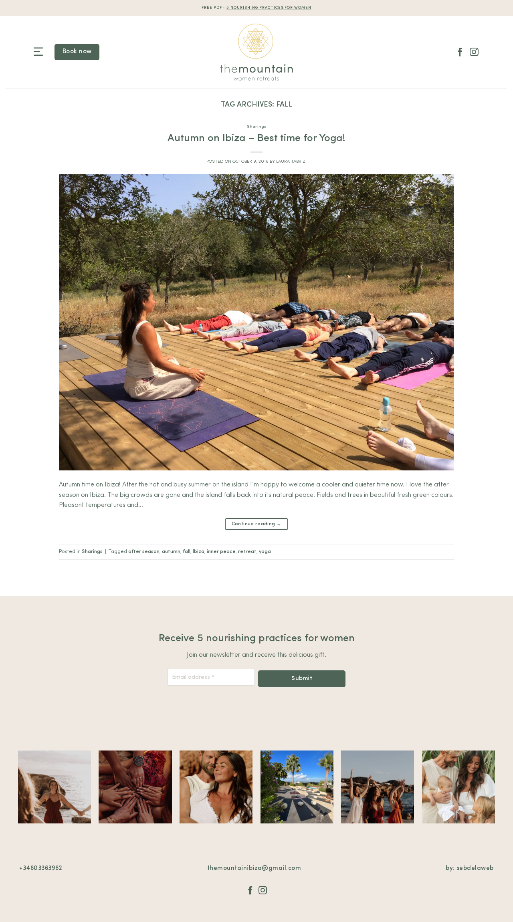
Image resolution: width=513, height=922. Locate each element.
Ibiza (198, 551)
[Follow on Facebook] (460, 53)
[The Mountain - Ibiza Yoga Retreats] (256, 52)
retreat (247, 551)
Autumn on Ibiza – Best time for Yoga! (256, 138)
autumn (171, 551)
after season (144, 551)
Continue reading (257, 524)
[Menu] (38, 52)
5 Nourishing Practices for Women (268, 8)
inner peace (221, 551)
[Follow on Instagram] (474, 53)
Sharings (256, 127)
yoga (265, 551)
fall (186, 551)
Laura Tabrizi (291, 161)
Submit (301, 679)
